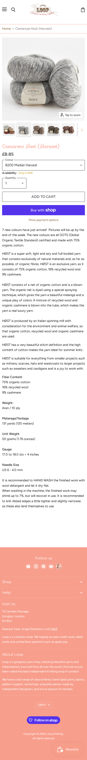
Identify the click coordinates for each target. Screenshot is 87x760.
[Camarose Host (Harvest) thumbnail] (9, 130)
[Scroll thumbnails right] (81, 130)
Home (6, 29)
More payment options (43, 220)
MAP (54, 629)
